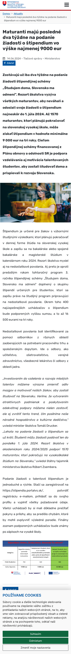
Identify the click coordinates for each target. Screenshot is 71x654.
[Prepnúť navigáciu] (66, 5)
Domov (6, 13)
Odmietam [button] (35, 640)
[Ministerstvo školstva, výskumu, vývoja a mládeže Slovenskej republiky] (14, 5)
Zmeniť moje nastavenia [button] (35, 647)
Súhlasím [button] (35, 634)
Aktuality (18, 13)
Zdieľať (11, 63)
